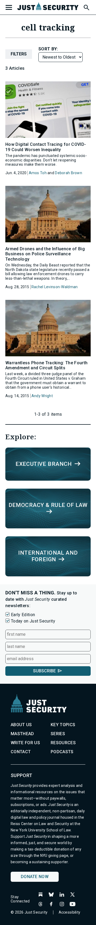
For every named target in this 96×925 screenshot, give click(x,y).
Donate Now (35, 876)
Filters (19, 53)
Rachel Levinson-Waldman (54, 287)
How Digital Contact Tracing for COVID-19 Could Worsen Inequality (45, 147)
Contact (21, 751)
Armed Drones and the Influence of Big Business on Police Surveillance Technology (45, 253)
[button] (86, 6)
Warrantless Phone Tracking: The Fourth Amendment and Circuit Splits (46, 365)
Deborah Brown (68, 173)
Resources (63, 742)
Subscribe (44, 670)
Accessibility (70, 912)
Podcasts (62, 751)
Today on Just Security (33, 621)
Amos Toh (38, 173)
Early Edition (23, 614)
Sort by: (48, 48)
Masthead (22, 733)
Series (58, 733)
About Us (21, 724)
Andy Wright (42, 396)
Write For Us (25, 742)
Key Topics (63, 724)
